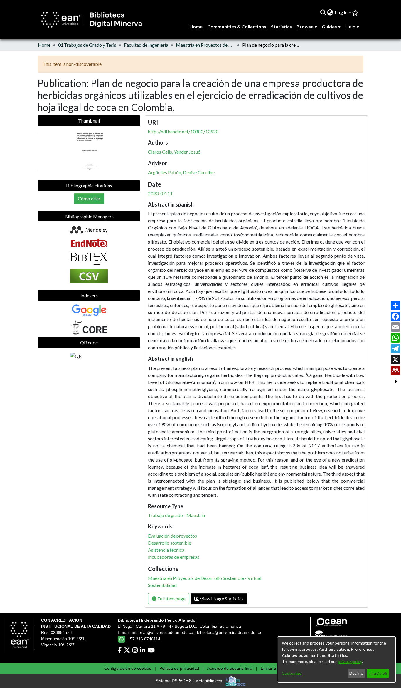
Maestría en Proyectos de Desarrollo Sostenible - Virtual (205, 45)
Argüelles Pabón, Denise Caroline (181, 172)
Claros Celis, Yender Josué (174, 152)
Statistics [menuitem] (281, 26)
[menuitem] (330, 12)
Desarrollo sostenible (169, 543)
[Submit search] (323, 12)
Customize (291, 673)
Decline (356, 673)
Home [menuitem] (196, 26)
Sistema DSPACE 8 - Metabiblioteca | (191, 681)
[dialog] (336, 659)
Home (44, 45)
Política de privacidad (179, 668)
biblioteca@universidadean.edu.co (229, 632)
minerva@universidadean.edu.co (162, 632)
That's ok (377, 673)
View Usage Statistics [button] (221, 598)
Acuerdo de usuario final (229, 668)
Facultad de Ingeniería (146, 45)
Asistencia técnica (166, 550)
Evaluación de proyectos (172, 535)
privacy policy (350, 661)
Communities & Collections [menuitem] (236, 26)
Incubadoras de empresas (173, 557)
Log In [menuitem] (341, 12)
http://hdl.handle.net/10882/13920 (183, 131)
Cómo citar (89, 198)
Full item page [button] (171, 598)
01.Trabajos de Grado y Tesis (87, 45)
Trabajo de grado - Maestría (176, 515)
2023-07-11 (160, 193)
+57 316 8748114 (144, 639)
